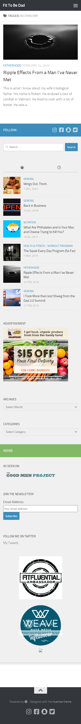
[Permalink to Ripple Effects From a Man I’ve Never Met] (12, 274)
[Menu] (75, 5)
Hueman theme (62, 701)
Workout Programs (60, 245)
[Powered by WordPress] (25, 701)
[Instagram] (54, 129)
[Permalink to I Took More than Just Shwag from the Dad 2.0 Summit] (12, 297)
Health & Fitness (34, 245)
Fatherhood (12, 65)
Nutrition (30, 222)
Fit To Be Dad (14, 5)
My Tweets (10, 543)
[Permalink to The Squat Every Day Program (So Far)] (12, 252)
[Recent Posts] (59, 167)
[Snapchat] (68, 129)
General (29, 178)
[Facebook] (61, 129)
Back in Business (35, 206)
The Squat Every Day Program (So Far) (49, 251)
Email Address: (13, 502)
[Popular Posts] (22, 167)
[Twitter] (75, 129)
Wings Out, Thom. (36, 184)
